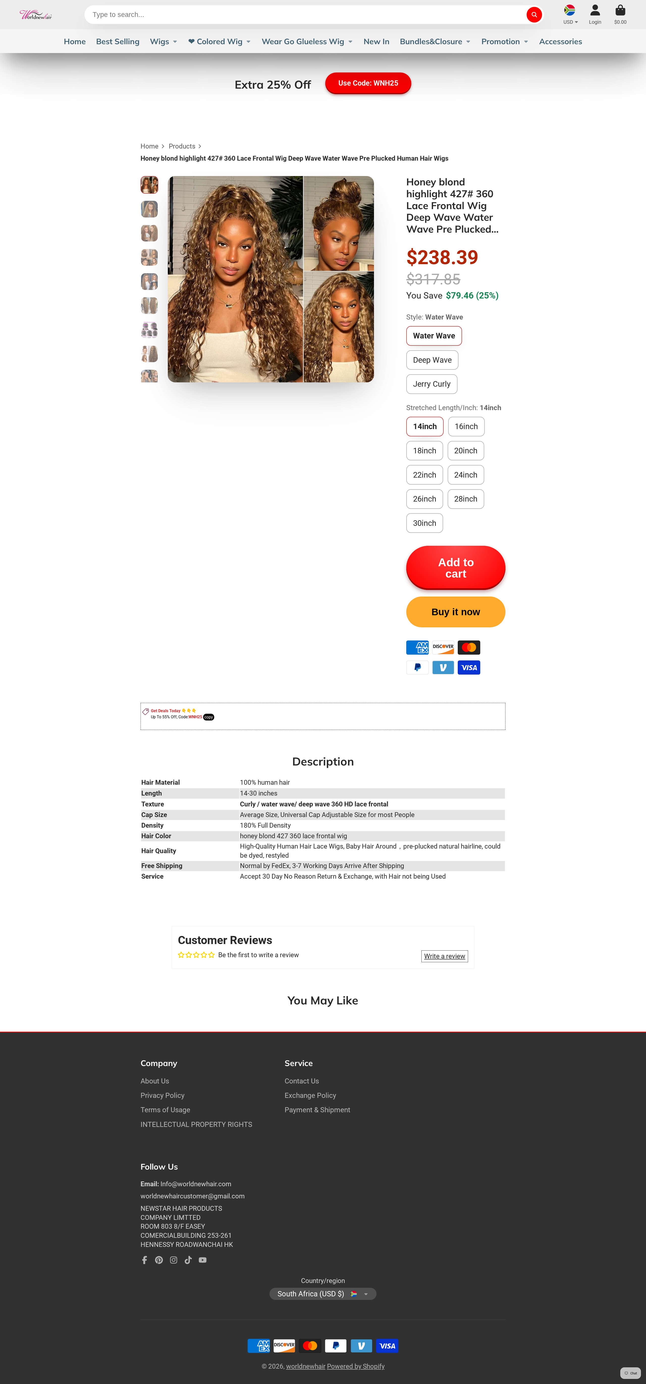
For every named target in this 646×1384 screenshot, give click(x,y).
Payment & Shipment (317, 1110)
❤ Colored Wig (215, 41)
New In (377, 41)
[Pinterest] (159, 1260)
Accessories (560, 41)
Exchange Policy (310, 1095)
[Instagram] (174, 1260)
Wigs (159, 41)
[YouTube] (203, 1260)
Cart (620, 14)
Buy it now (456, 611)
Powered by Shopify (356, 1366)
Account (595, 14)
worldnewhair (306, 1366)
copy (208, 717)
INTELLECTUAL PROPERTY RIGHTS (196, 1124)
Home (75, 41)
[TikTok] (188, 1260)
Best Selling (118, 41)
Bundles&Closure (431, 41)
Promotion (500, 41)
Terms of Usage (165, 1110)
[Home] (35, 14)
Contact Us (302, 1081)
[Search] (534, 14)
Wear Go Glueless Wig (303, 41)
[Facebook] (145, 1260)
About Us (155, 1081)
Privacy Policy (162, 1095)
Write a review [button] (444, 956)
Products (182, 146)
